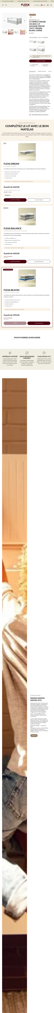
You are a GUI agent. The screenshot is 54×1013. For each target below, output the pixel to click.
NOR (31, 17)
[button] (32, 20)
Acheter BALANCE (38, 261)
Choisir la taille (8, 192)
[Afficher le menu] (2, 5)
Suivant (24, 20)
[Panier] (51, 5)
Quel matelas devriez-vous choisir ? (40, 114)
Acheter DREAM (39, 200)
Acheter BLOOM (39, 323)
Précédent (4, 20)
